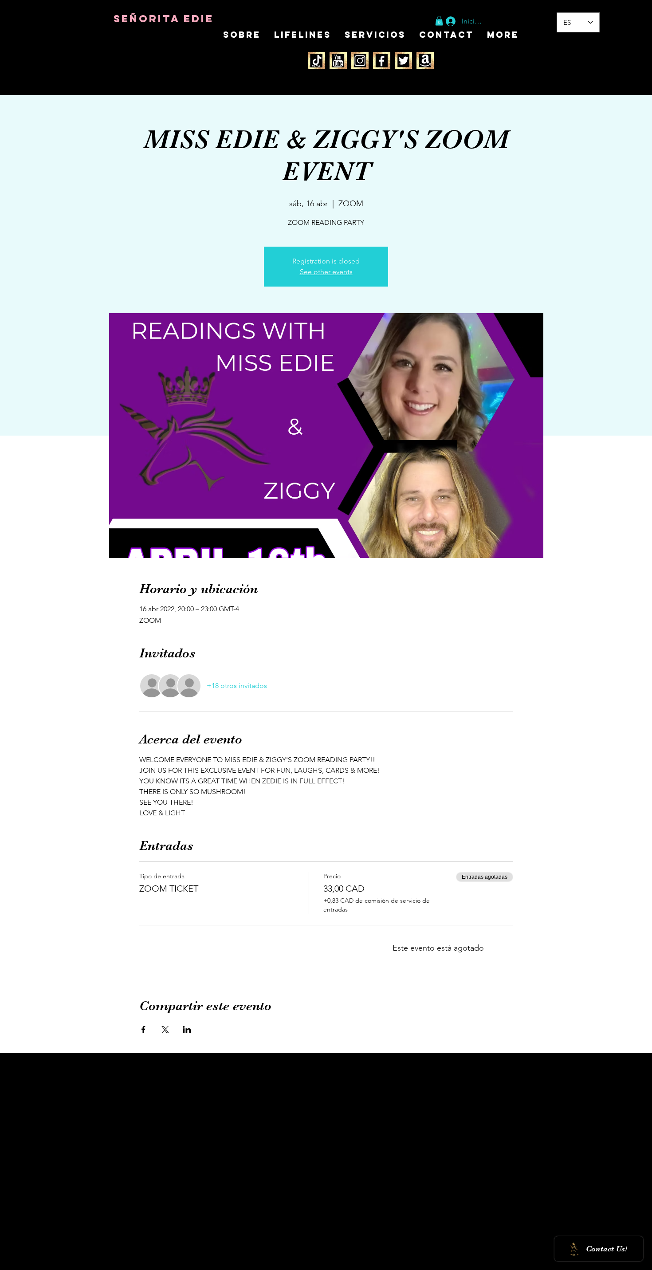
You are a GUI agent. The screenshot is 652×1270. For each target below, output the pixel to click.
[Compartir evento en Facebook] (143, 1029)
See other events (326, 271)
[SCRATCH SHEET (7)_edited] (316, 60)
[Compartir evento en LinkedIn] (187, 1029)
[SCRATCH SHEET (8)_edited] (338, 60)
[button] (439, 21)
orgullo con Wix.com (177, 1260)
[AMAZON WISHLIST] (425, 60)
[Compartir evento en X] (165, 1029)
